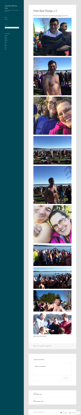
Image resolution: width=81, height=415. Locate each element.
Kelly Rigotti (44, 345)
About (6, 17)
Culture (6, 35)
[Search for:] (12, 27)
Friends (6, 40)
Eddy (5, 37)
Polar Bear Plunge (58, 15)
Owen (5, 49)
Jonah (6, 42)
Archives (6, 19)
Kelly (5, 45)
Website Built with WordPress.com (39, 412)
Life (5, 47)
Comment (66, 378)
